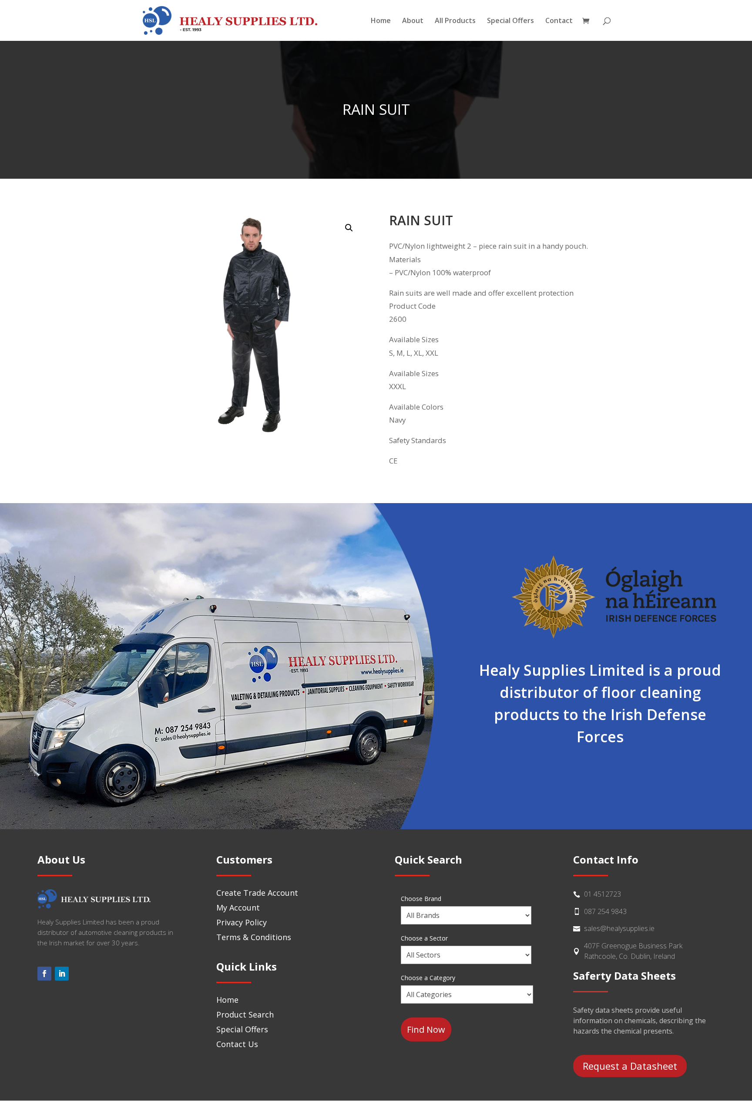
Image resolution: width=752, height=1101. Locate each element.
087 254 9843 (605, 911)
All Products (455, 21)
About (412, 21)
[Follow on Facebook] (44, 974)
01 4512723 (602, 894)
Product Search (245, 1014)
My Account (238, 907)
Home (381, 21)
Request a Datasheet (630, 1065)
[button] (349, 228)
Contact (559, 21)
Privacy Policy (241, 922)
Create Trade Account (257, 892)
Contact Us (237, 1044)
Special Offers (510, 21)
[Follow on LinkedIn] (62, 974)
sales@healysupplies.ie (619, 928)
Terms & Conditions (253, 937)
